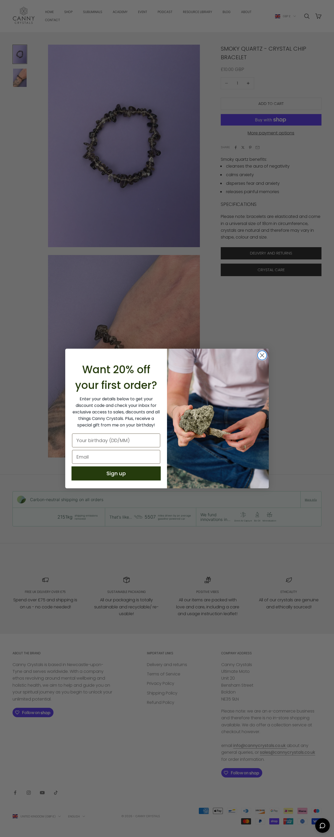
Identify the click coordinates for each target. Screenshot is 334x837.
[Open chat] (322, 825)
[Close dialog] (262, 355)
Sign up (116, 473)
